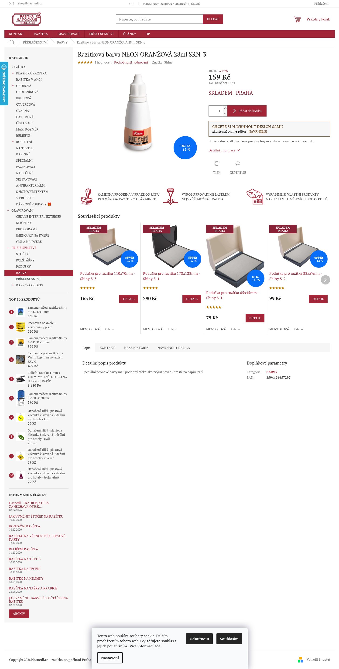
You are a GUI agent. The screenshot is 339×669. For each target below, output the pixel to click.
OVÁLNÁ (22, 110)
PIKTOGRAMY (26, 229)
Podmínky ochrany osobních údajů (171, 4)
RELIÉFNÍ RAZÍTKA (23, 549)
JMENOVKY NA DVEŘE (32, 235)
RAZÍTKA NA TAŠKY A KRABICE (33, 588)
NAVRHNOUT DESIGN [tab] (174, 347)
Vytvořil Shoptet (318, 659)
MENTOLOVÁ (90, 329)
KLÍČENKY (24, 223)
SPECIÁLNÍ (24, 160)
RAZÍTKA (18, 67)
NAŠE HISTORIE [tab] (136, 347)
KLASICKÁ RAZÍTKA (31, 73)
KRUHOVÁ (23, 98)
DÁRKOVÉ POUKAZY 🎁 (33, 204)
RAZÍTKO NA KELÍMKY (26, 578)
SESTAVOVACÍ (26, 179)
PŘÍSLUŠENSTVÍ (23, 247)
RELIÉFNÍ (23, 135)
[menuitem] (16, 34)
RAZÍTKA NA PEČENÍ (25, 568)
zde (157, 646)
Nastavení (110, 657)
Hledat (213, 19)
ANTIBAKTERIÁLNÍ (30, 185)
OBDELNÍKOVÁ (27, 92)
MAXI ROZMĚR (27, 129)
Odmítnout (199, 638)
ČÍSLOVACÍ (24, 123)
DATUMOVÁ (25, 117)
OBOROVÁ (23, 86)
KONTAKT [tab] (107, 347)
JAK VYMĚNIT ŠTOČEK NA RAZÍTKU (36, 516)
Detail (128, 299)
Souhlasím (229, 638)
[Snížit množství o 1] (225, 113)
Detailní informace (222, 150)
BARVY (21, 273)
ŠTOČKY (22, 254)
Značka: (162, 62)
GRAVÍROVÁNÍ (22, 210)
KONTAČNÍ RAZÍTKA (24, 526)
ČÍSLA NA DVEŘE (29, 241)
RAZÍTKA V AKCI (29, 79)
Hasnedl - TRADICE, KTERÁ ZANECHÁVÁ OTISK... (29, 504)
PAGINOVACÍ (25, 166)
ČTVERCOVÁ (25, 104)
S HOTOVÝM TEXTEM (32, 191)
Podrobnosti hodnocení (131, 62)
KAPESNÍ (23, 154)
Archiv (19, 613)
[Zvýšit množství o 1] (225, 108)
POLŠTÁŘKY (25, 260)
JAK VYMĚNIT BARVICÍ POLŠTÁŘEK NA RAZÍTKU (38, 599)
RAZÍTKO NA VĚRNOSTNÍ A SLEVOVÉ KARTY (37, 537)
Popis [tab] (86, 347)
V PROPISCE (25, 198)
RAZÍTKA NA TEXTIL (25, 559)
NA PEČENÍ (24, 173)
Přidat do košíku (250, 111)
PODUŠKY (23, 266)
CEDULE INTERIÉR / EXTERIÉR (38, 216)
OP (131, 4)
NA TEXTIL (24, 148)
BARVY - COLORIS (29, 285)
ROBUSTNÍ (24, 142)
